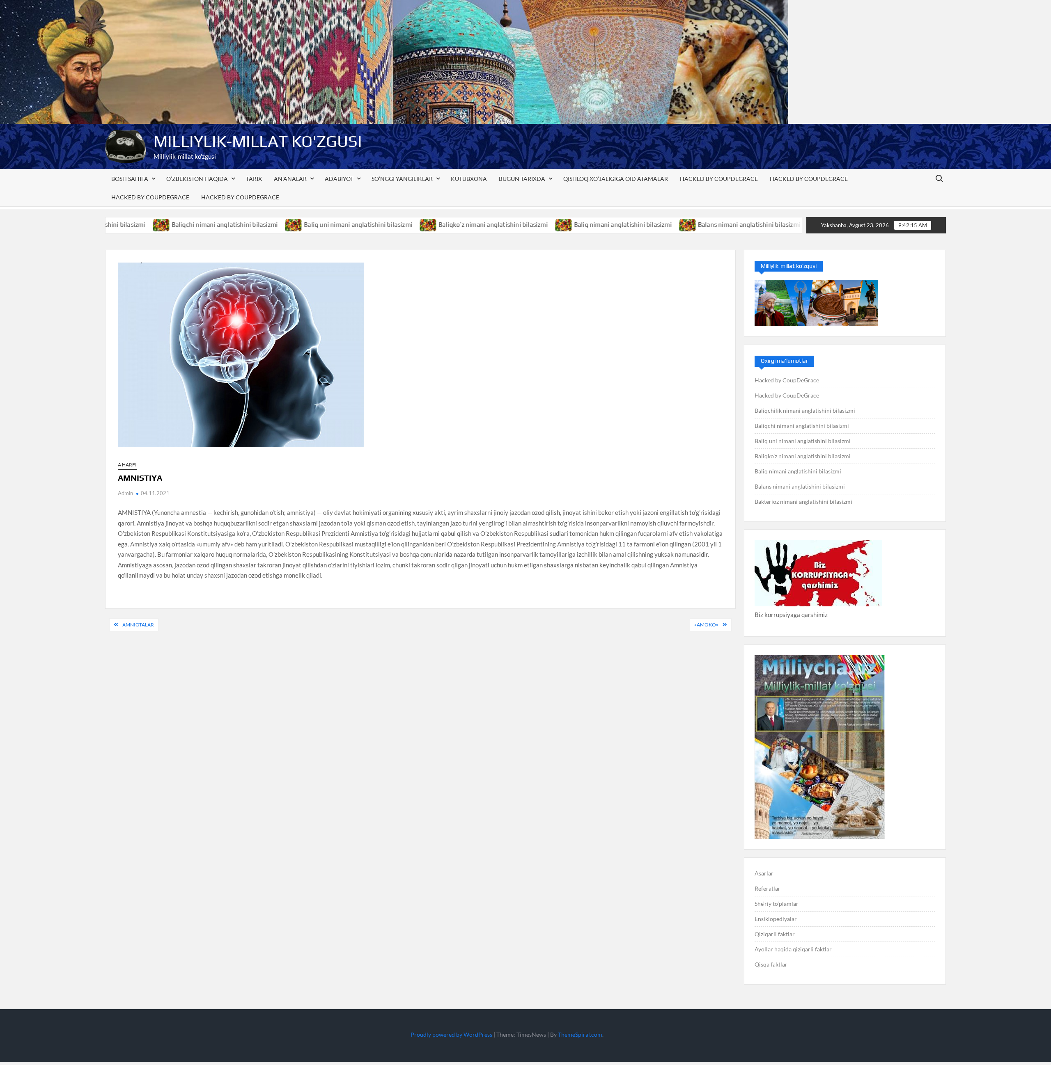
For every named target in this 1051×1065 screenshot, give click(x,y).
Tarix (254, 178)
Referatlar (767, 888)
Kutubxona (469, 178)
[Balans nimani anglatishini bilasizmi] (642, 224)
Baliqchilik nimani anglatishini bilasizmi (805, 410)
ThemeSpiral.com (580, 1034)
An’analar (290, 178)
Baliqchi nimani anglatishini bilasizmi (179, 224)
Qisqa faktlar (771, 964)
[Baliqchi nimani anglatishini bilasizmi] (115, 224)
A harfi (127, 465)
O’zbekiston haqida (197, 178)
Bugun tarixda (522, 178)
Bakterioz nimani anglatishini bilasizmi (803, 501)
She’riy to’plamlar (777, 903)
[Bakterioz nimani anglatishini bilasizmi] (771, 224)
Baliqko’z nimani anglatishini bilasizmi (447, 224)
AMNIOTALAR (138, 625)
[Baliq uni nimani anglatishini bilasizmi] (248, 224)
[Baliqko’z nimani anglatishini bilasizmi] (383, 224)
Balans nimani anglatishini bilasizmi (703, 224)
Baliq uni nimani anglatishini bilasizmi (312, 224)
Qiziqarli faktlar (775, 933)
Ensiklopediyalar (776, 918)
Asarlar (764, 873)
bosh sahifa (129, 178)
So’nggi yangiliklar (402, 178)
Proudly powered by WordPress (451, 1034)
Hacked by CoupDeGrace (719, 178)
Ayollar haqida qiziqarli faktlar (793, 949)
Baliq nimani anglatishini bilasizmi (577, 224)
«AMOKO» (706, 625)
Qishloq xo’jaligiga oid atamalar (615, 178)
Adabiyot (339, 178)
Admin (125, 493)
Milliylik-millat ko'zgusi (258, 141)
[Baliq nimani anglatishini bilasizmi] (518, 224)
